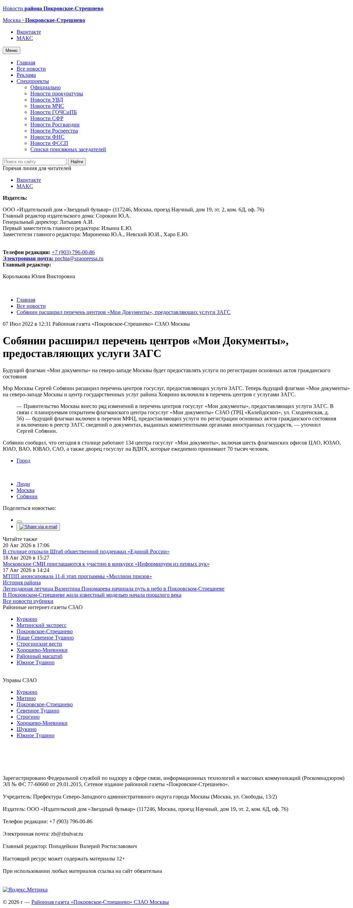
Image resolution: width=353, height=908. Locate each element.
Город (23, 460)
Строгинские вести (39, 644)
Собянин (27, 496)
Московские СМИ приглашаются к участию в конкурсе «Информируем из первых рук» (106, 564)
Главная (26, 62)
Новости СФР (46, 118)
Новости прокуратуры (56, 93)
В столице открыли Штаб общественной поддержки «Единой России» (86, 551)
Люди (23, 484)
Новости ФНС (47, 137)
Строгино (28, 717)
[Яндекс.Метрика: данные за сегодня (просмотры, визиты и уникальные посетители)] (25, 890)
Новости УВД (46, 100)
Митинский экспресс (42, 625)
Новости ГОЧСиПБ (53, 112)
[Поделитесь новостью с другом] (38, 526)
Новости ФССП (49, 143)
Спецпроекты (33, 81)
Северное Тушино (38, 710)
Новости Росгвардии (55, 124)
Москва (25, 490)
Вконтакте (29, 32)
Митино (26, 698)
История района (22, 582)
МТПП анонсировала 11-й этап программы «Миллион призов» (77, 576)
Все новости (31, 69)
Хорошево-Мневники (42, 650)
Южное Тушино (35, 662)
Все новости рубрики (28, 601)
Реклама (26, 75)
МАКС (25, 38)
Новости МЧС (47, 106)
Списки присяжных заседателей (68, 149)
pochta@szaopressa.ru (79, 258)
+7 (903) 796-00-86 (49, 255)
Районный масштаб (39, 656)
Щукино (27, 729)
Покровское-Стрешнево (45, 631)
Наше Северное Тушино (45, 637)
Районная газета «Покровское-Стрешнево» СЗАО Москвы (100, 902)
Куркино (27, 619)
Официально (45, 87)
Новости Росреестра (54, 131)
